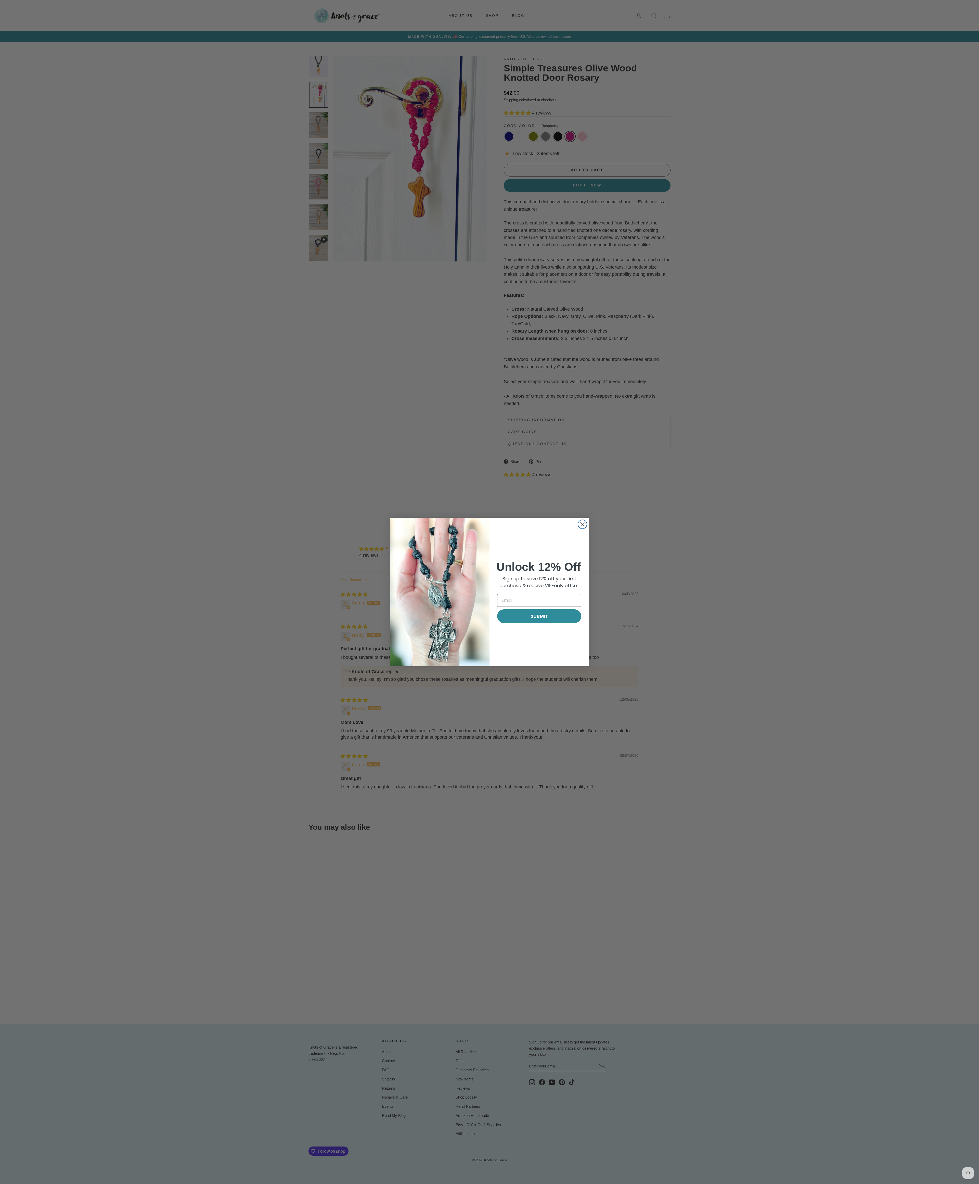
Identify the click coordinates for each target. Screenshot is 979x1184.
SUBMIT (539, 616)
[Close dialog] (582, 524)
